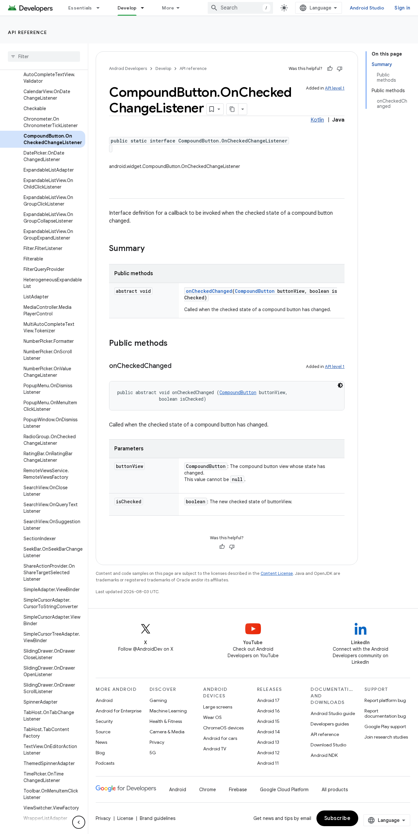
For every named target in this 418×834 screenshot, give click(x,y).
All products (335, 789)
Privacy (157, 742)
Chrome (207, 789)
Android (104, 700)
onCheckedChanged (209, 291)
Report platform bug (385, 700)
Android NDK (324, 755)
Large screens (217, 707)
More (168, 8)
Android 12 (268, 753)
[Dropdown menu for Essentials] (101, 8)
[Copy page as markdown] (232, 109)
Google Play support (385, 726)
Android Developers (128, 68)
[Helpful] (330, 69)
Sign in (402, 8)
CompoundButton (255, 291)
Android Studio (367, 8)
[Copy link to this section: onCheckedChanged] (178, 366)
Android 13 (268, 742)
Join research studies (386, 737)
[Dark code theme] (340, 385)
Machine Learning (168, 711)
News (101, 742)
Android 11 (268, 763)
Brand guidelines (157, 818)
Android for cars (220, 738)
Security (104, 721)
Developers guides (330, 724)
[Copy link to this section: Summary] (151, 249)
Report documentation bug (385, 713)
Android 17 (268, 700)
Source (103, 732)
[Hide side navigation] (78, 822)
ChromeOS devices (223, 728)
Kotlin (317, 120)
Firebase (238, 789)
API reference (27, 32)
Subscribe (337, 818)
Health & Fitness (166, 721)
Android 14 (268, 732)
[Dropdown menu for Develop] (145, 8)
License (125, 818)
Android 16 (268, 711)
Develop (127, 8)
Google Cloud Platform (284, 789)
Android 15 (268, 721)
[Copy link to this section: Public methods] (174, 344)
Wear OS (212, 717)
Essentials (80, 8)
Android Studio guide (333, 713)
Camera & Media (167, 732)
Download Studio (328, 745)
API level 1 (335, 88)
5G (153, 753)
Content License (277, 573)
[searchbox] (44, 56)
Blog (100, 753)
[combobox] (240, 8)
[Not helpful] (340, 69)
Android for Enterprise (118, 711)
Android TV (214, 749)
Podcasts (105, 763)
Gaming (158, 700)
